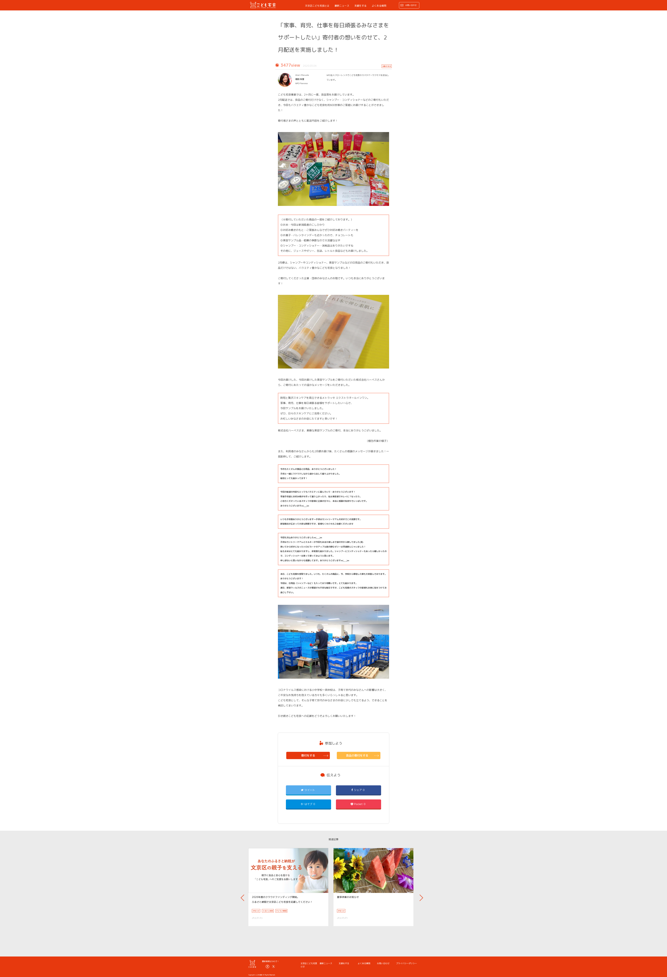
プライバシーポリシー (406, 963)
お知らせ (256, 911)
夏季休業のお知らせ (348, 897)
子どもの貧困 (281, 911)
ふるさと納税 (268, 911)
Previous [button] (242, 896)
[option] (288, 887)
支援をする (360, 5)
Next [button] (421, 896)
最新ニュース (342, 5)
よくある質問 (379, 5)
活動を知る (386, 66)
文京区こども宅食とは (317, 5)
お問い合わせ (411, 5)
